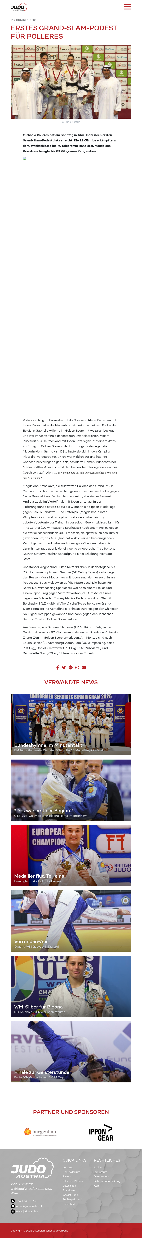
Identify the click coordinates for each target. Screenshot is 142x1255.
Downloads (69, 1185)
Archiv (98, 1167)
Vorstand (68, 1167)
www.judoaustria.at (27, 1211)
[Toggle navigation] (127, 7)
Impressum (100, 1172)
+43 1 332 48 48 (26, 1200)
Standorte (69, 1190)
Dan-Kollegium (71, 1172)
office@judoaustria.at (29, 1206)
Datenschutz (101, 1176)
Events (67, 1176)
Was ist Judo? (71, 1195)
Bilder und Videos (73, 1181)
